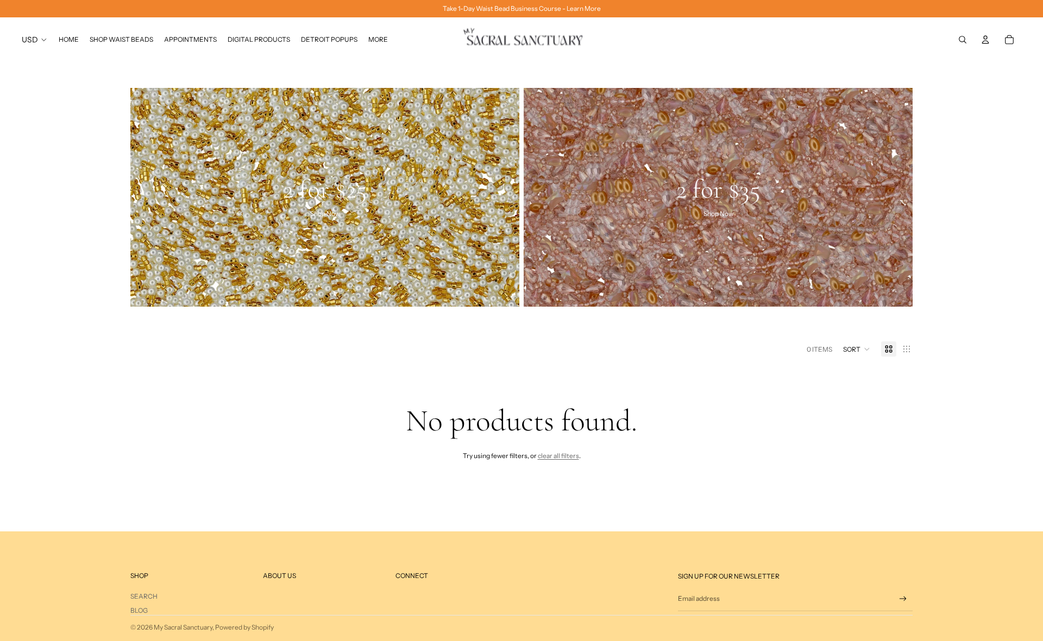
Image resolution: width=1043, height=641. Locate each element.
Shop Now (325, 214)
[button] (856, 349)
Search (144, 596)
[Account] (985, 40)
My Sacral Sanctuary (183, 627)
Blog (139, 610)
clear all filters (558, 456)
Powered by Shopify (244, 627)
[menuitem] (378, 40)
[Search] (963, 40)
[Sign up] (903, 598)
